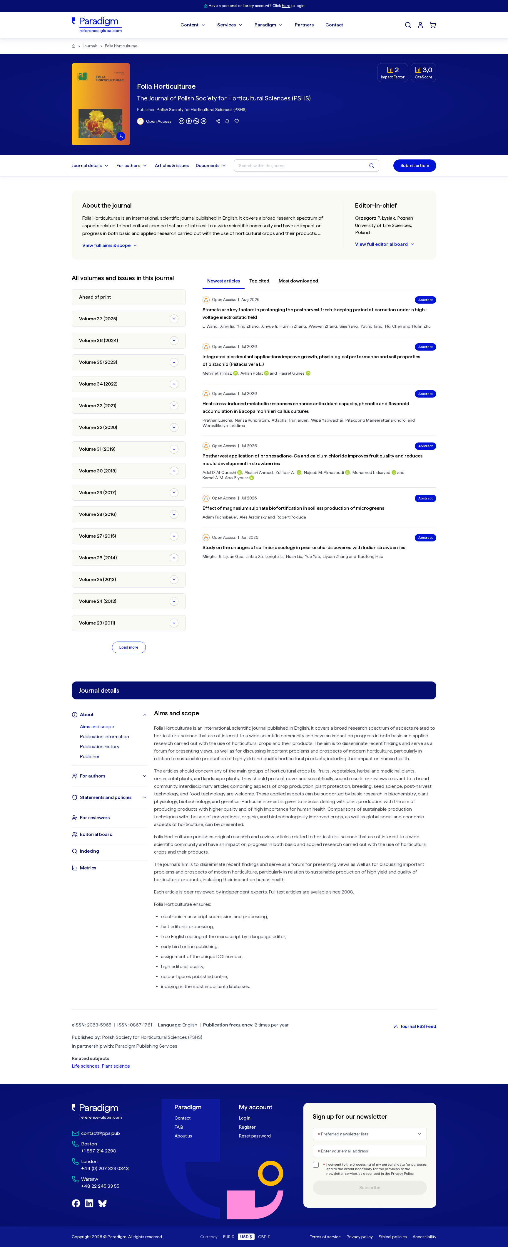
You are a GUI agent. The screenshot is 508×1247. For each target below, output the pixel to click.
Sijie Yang (349, 326)
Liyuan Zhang (335, 556)
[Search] (408, 24)
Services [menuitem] (226, 25)
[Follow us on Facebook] (76, 1203)
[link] (110, 1111)
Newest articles (223, 281)
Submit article (414, 165)
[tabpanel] (295, 852)
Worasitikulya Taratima (224, 425)
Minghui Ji (212, 556)
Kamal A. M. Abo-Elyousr (225, 477)
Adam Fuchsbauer (220, 517)
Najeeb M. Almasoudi (324, 472)
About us (183, 1136)
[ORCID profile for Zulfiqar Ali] (299, 472)
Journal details (87, 165)
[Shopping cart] (432, 24)
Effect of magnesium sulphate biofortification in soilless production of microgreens (293, 508)
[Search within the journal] (371, 165)
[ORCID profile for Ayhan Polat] (266, 373)
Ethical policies (393, 1236)
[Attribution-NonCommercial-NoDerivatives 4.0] (192, 121)
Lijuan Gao (233, 556)
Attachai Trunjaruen (290, 420)
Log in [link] (244, 1118)
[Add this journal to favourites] (237, 121)
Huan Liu (294, 556)
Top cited (259, 281)
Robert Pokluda (291, 517)
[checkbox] (316, 1165)
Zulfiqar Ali (285, 472)
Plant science (116, 1066)
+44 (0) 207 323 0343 (105, 1168)
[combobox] (370, 1134)
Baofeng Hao (370, 556)
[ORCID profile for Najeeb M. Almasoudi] (347, 472)
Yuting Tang (371, 326)
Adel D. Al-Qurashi (219, 472)
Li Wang (210, 326)
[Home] (74, 46)
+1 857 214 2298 (98, 1151)
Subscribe (369, 1187)
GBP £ (264, 1236)
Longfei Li (274, 556)
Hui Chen (393, 326)
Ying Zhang (248, 326)
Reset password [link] (255, 1136)
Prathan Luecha (217, 420)
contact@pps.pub (100, 1133)
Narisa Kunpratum (252, 420)
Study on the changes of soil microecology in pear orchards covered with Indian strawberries (304, 547)
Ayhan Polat (251, 373)
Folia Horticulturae (121, 46)
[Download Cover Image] (120, 136)
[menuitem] (420, 24)
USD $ (246, 1236)
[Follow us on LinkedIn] (89, 1203)
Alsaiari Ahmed (259, 472)
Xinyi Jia (227, 326)
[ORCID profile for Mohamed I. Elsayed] (394, 472)
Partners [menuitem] (304, 25)
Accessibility (424, 1236)
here (286, 6)
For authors (128, 165)
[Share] (218, 121)
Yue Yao (312, 556)
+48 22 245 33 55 (100, 1186)
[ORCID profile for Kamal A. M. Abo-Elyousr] (251, 477)
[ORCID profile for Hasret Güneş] (308, 373)
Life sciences (86, 1066)
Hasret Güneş (292, 373)
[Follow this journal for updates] (227, 121)
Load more (128, 647)
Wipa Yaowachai (327, 420)
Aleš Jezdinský (253, 517)
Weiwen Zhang (323, 326)
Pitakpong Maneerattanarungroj (376, 420)
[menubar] (262, 24)
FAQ (179, 1127)
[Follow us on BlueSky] (102, 1203)
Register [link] (247, 1127)
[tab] (113, 727)
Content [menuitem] (189, 25)
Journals (90, 46)
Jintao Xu (254, 556)
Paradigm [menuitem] (265, 25)
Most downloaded (298, 281)
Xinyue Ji (269, 326)
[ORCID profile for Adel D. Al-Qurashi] (239, 472)
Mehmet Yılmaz (217, 373)
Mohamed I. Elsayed (371, 472)
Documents (207, 165)
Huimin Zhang (293, 326)
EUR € (228, 1236)
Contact (182, 1118)
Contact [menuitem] (334, 25)
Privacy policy (360, 1236)
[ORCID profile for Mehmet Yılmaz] (235, 373)
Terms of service (325, 1236)
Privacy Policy (402, 1174)
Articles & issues (172, 166)
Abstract (425, 300)
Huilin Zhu (421, 326)
